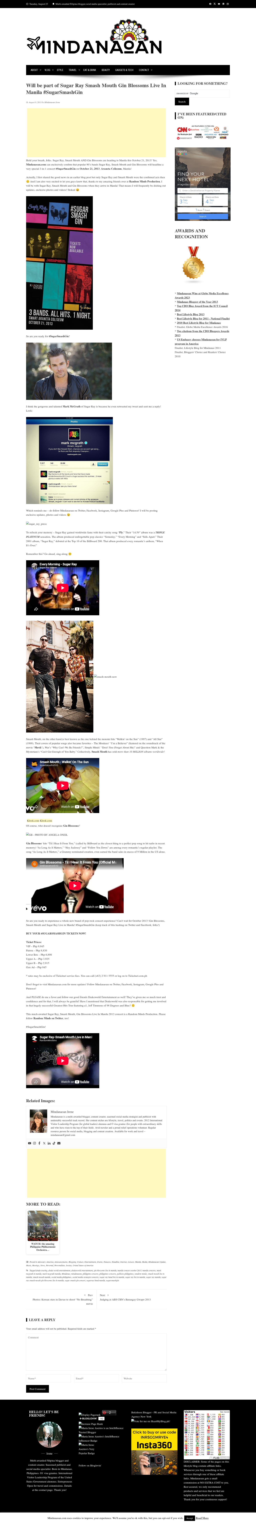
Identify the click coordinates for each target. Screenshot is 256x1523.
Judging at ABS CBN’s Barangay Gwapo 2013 (125, 1297)
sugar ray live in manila (135, 1277)
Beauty (106, 70)
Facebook (92, 510)
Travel (73, 70)
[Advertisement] (96, 132)
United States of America (83, 1265)
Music (28, 1265)
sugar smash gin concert (75, 1280)
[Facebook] (39, 1143)
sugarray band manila (95, 1280)
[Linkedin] (49, 1143)
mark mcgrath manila (51, 1273)
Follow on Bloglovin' (90, 1465)
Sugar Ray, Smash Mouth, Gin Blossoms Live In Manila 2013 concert (85, 1014)
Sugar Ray (61, 532)
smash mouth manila (41, 1277)
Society (69, 1265)
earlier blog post (82, 177)
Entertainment (90, 1261)
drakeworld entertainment (82, 1270)
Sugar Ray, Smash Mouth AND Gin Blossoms (77, 160)
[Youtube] (29, 1143)
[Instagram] (34, 1143)
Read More (202, 1518)
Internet (123, 1261)
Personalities (59, 1265)
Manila (138, 1261)
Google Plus (117, 510)
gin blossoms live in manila (105, 1270)
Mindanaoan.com (57, 984)
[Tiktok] (54, 1143)
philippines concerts (107, 1273)
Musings (35, 1265)
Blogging (72, 1261)
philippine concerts (90, 1273)
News (42, 1265)
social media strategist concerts (85, 1277)
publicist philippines (125, 1273)
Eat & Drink (89, 70)
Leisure (131, 1261)
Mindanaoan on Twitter (72, 510)
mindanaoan (76, 1273)
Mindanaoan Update (157, 1261)
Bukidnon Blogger (141, 1412)
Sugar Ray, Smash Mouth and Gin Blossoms (123, 164)
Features (107, 1261)
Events (100, 1261)
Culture (80, 1261)
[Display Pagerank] (90, 1414)
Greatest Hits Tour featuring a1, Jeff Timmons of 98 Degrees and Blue (92, 1005)
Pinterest (133, 510)
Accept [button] (189, 1518)
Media (144, 1261)
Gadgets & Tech (124, 70)
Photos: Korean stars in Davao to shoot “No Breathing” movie (63, 1299)
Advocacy (41, 1261)
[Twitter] (44, 1143)
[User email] (58, 1143)
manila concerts (149, 1270)
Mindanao (66, 1273)
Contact (144, 70)
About (34, 70)
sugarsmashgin (112, 1280)
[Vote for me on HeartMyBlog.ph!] (150, 1420)
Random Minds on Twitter (48, 1018)
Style (60, 70)
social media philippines (61, 1277)
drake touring (41, 1270)
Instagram (103, 510)
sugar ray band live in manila (112, 1277)
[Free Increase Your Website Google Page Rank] (91, 1423)
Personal (49, 1265)
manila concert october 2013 (129, 1270)
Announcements (61, 1261)
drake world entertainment (59, 1270)
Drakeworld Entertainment (102, 997)
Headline (115, 1261)
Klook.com (33, 820)
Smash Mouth (33, 739)
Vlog (47, 70)
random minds (141, 1273)
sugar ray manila (153, 1277)
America (49, 1261)
